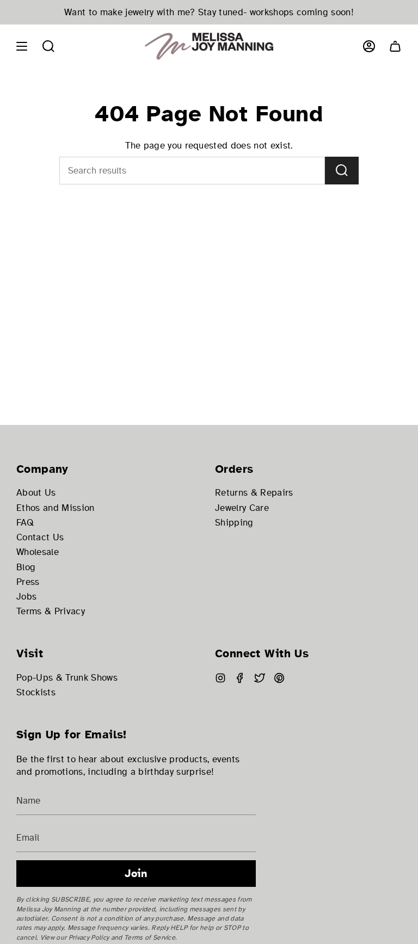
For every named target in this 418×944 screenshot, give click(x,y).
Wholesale (37, 552)
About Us (36, 493)
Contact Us (40, 537)
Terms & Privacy (50, 611)
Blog (25, 567)
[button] (48, 46)
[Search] (342, 170)
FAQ (25, 522)
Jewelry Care (242, 508)
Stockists (36, 692)
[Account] (369, 46)
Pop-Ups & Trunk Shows (67, 677)
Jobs (26, 596)
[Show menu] (22, 46)
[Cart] (395, 46)
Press (28, 582)
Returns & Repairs (254, 493)
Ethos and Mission (55, 508)
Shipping (234, 522)
